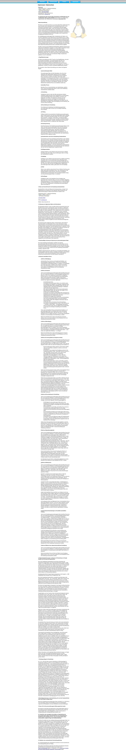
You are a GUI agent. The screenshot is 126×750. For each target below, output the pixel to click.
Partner (64, 1)
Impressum (75, 1)
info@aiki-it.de (47, 14)
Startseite (42, 1)
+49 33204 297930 (45, 11)
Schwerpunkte (53, 1)
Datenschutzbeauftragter (43, 748)
